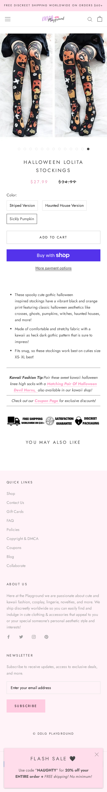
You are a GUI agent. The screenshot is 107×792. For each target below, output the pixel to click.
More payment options (53, 268)
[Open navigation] (7, 19)
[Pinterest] (46, 637)
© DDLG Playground (53, 733)
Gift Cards (15, 511)
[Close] (97, 754)
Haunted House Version (64, 205)
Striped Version (22, 205)
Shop (11, 493)
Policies (13, 529)
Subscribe (26, 706)
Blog (10, 556)
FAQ (10, 520)
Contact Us (15, 502)
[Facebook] (8, 637)
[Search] (90, 18)
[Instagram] (34, 637)
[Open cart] (99, 19)
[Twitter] (21, 637)
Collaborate (16, 565)
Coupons (14, 547)
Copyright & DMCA (22, 538)
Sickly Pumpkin (22, 218)
